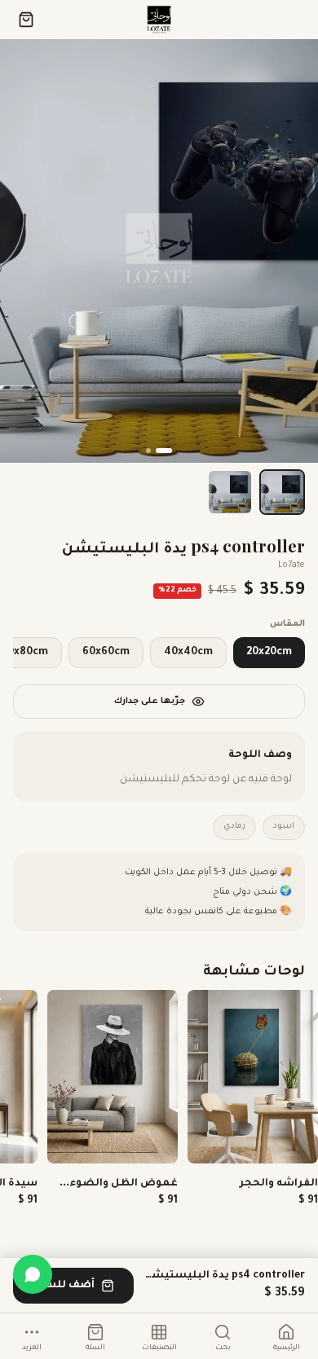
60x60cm (106, 652)
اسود (283, 826)
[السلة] (26, 20)
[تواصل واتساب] (32, 1274)
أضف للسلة (64, 1285)
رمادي (234, 826)
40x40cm (188, 652)
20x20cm (269, 652)
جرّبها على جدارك (149, 701)
